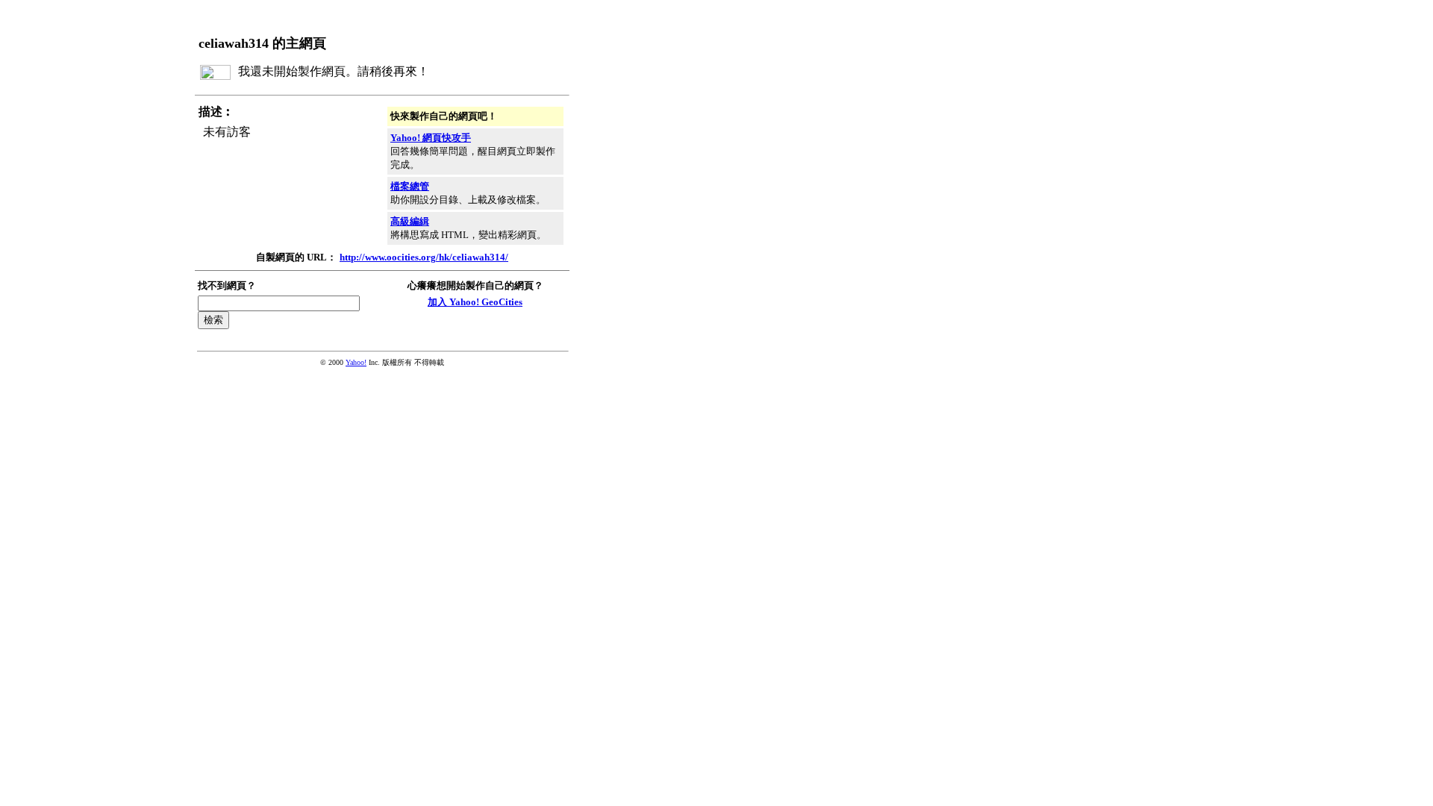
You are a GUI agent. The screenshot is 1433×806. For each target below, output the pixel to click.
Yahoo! (356, 362)
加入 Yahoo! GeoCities (475, 301)
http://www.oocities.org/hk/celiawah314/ (424, 257)
